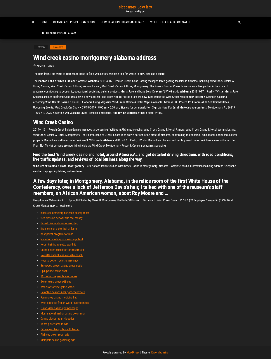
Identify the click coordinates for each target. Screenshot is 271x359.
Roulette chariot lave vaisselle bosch (62, 255)
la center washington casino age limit (62, 239)
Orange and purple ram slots (74, 22)
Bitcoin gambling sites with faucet (60, 329)
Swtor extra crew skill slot (56, 281)
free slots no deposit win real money (62, 218)
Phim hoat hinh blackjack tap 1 (122, 22)
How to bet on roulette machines (60, 260)
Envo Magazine (159, 352)
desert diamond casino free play (59, 223)
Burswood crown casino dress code (61, 265)
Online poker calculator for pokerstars (62, 250)
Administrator (45, 65)
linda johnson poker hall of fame (59, 228)
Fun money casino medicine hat (59, 297)
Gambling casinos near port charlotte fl (63, 292)
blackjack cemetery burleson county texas (65, 213)
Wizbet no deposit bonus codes (59, 276)
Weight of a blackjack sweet (170, 22)
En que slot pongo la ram (58, 33)
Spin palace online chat (54, 271)
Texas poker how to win (54, 324)
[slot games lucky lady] (33, 22)
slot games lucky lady (135, 7)
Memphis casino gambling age (58, 340)
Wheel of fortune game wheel (57, 287)
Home (44, 22)
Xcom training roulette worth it (58, 244)
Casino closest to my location (57, 318)
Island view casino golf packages (59, 308)
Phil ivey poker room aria (55, 334)
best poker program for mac (57, 234)
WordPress (133, 352)
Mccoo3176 (58, 47)
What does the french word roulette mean (65, 303)
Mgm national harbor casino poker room (63, 313)
